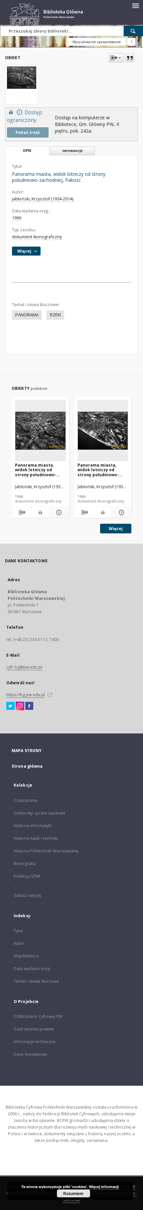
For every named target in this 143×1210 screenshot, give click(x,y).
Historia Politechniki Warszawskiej (46, 851)
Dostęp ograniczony (24, 116)
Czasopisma (25, 800)
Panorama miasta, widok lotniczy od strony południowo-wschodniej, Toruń (98, 469)
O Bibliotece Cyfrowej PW (38, 1016)
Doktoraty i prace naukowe (40, 813)
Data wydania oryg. (32, 968)
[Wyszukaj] (133, 31)
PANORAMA (27, 315)
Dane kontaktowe (30, 1054)
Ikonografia (25, 863)
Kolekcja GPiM (27, 876)
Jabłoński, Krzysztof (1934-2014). (43, 199)
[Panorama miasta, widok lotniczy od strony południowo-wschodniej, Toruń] (103, 431)
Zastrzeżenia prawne (34, 1029)
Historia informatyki (33, 825)
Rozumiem (73, 1193)
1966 (16, 218)
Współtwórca (26, 956)
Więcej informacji (104, 1186)
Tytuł (18, 931)
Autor (19, 943)
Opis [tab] (27, 151)
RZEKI (55, 315)
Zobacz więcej (27, 895)
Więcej (116, 528)
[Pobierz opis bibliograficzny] (21, 512)
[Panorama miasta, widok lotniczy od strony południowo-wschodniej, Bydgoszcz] (40, 431)
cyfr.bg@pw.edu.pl (24, 667)
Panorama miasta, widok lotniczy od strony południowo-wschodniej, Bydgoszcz (39, 469)
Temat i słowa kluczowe (36, 981)
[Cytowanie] (129, 58)
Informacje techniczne (35, 1042)
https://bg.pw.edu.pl (25, 695)
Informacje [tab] (72, 151)
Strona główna (27, 766)
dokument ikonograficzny (37, 237)
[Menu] (135, 5)
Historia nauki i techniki (36, 838)
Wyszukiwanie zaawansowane (96, 42)
